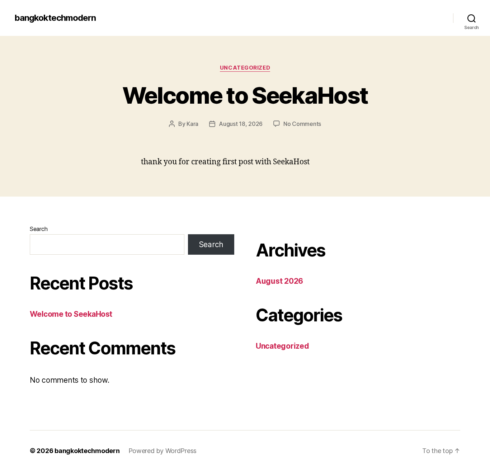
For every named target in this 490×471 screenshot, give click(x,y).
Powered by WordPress (162, 450)
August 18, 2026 (241, 123)
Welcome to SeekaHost (245, 95)
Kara (192, 123)
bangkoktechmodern (55, 18)
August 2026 (279, 281)
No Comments (302, 123)
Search (38, 228)
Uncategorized (245, 68)
